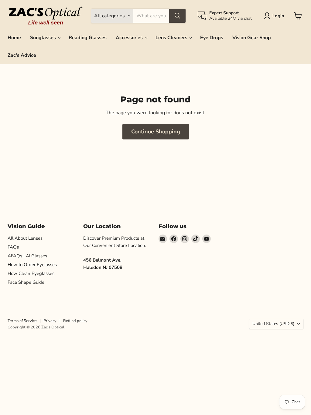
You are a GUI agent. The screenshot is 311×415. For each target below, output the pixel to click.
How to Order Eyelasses (32, 265)
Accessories (130, 37)
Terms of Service (22, 321)
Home (14, 37)
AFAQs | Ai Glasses (27, 256)
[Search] (177, 16)
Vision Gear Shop (251, 37)
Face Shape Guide (26, 282)
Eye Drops (211, 37)
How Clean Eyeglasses (31, 273)
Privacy (49, 321)
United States (273, 324)
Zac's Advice (22, 55)
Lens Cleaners (172, 37)
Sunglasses (43, 37)
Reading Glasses (88, 37)
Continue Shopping (155, 131)
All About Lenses (25, 238)
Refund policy (75, 321)
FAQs (13, 247)
